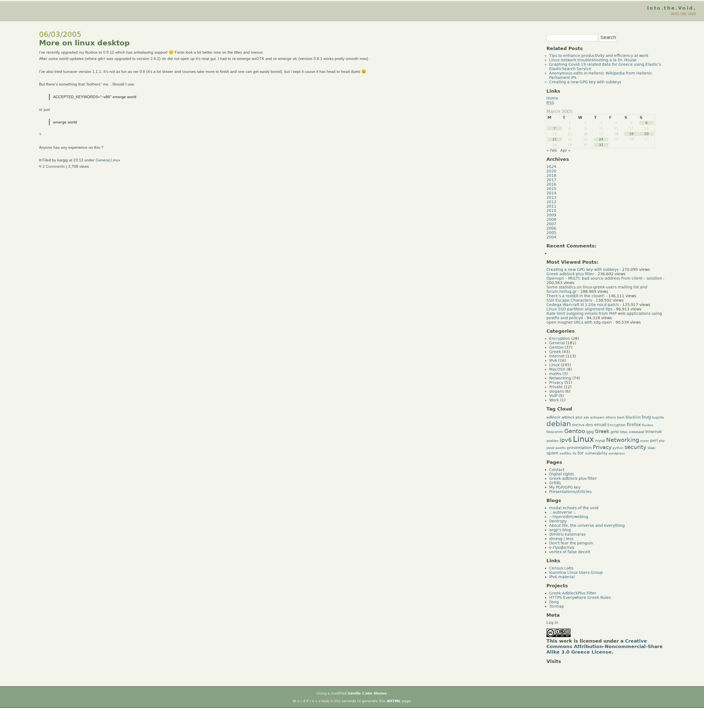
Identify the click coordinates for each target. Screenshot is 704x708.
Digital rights (561, 474)
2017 (551, 180)
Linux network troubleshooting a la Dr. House (593, 60)
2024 (551, 166)
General (103, 160)
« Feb (551, 150)
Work (554, 400)
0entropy (558, 521)
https (624, 432)
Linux (115, 160)
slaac (652, 448)
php (662, 441)
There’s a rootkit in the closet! (575, 296)
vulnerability (596, 453)
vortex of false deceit (569, 552)
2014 (551, 193)
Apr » (565, 150)
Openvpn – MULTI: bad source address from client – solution (604, 278)
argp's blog (560, 530)
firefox (634, 424)
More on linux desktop (84, 43)
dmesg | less (561, 538)
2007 (551, 224)
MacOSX (557, 369)
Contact (556, 469)
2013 (551, 197)
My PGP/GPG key (565, 487)
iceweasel (636, 432)
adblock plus (572, 417)
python (618, 448)
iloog (554, 602)
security (636, 447)
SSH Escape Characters (569, 300)
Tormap (556, 606)
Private (556, 387)
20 (646, 134)
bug (646, 417)
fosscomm (554, 432)
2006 (551, 228)
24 (601, 139)
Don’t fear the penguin (571, 543)
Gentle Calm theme (367, 693)
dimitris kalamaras (567, 534)
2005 (551, 232)
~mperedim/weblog (568, 516)
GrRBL (555, 483)
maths (555, 373)
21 (554, 139)
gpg (590, 431)
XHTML (394, 701)
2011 (551, 206)
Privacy (556, 382)
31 (601, 145)
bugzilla (658, 417)
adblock (553, 417)
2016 (551, 184)
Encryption (559, 338)
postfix (561, 448)
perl (654, 440)
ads (586, 417)
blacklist (633, 417)
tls (574, 453)
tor (581, 453)
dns (589, 424)
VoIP (553, 395)
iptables (552, 441)
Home (552, 98)
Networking (560, 378)
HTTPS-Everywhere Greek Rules (580, 597)
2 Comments (53, 166)
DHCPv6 (578, 425)
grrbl (614, 432)
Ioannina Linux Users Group (576, 572)
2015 (551, 188)
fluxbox (647, 425)
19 (631, 134)
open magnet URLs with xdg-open (579, 322)
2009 (551, 215)
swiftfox (566, 453)
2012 (551, 202)
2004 (551, 237)
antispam (597, 417)
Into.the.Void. (671, 8)
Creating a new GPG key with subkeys (585, 82)
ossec (644, 441)
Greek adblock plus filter (570, 274)
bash (621, 417)
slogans (556, 391)
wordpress (617, 453)
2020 (551, 171)
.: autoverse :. (562, 512)
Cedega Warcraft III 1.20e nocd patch (582, 304)
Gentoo (556, 347)
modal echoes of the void (573, 508)
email (600, 424)
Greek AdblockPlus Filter (572, 593)
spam (552, 453)
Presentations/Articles (570, 491)
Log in (552, 622)
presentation (579, 447)
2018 (551, 175)
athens (611, 417)
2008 (551, 219)
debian (558, 424)
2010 (551, 210)
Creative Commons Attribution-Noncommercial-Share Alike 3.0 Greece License (604, 646)
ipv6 (566, 440)
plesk (550, 448)
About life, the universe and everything (587, 525)
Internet (557, 356)
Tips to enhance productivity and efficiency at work (598, 55)
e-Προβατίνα (561, 547)
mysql (600, 441)
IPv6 (553, 360)
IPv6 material (562, 577)
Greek (555, 351)
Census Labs (561, 568)
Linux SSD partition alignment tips (579, 309)
